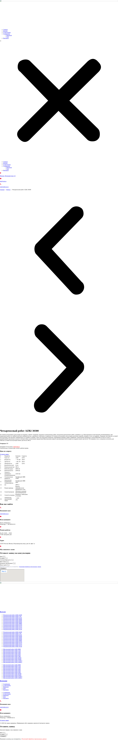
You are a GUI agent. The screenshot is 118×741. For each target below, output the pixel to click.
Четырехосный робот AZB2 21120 (12, 618)
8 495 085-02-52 (4, 187)
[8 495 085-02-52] (0, 184)
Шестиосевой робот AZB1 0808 (12, 649)
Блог (7, 36)
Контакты (6, 38)
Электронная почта (5, 560)
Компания (3, 681)
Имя (1, 556)
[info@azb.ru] (0, 178)
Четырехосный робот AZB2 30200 (12, 619)
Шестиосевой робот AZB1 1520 (12, 650)
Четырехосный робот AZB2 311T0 (12, 625)
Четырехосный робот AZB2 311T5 (12, 628)
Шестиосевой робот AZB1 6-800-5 (12, 662)
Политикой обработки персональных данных (30, 566)
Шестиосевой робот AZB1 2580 (12, 656)
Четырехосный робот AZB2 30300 (12, 620)
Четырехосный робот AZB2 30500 (12, 622)
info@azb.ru (3, 181)
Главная (5, 29)
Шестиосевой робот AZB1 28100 (12, 658)
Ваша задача (3, 565)
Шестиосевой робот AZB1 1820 (12, 653)
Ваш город (3, 561)
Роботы (8, 189)
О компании (6, 34)
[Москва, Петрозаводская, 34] (0, 173)
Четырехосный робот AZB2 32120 (12, 629)
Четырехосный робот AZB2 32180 (12, 615)
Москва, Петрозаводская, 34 (7, 176)
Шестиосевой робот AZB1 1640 (12, 652)
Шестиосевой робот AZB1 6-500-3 (12, 660)
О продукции (7, 32)
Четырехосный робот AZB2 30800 (12, 623)
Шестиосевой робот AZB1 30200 (12, 659)
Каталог (5, 31)
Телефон (2, 558)
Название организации (6, 563)
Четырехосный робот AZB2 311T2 (12, 626)
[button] (59, 100)
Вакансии (9, 35)
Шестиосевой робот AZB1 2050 (12, 655)
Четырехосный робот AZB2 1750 (12, 616)
